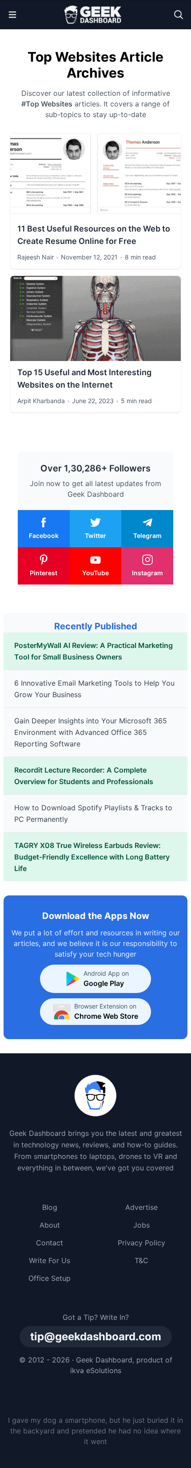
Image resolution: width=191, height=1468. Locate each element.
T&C (141, 1260)
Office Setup (49, 1278)
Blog (49, 1207)
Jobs (141, 1225)
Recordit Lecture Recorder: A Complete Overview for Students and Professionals (83, 775)
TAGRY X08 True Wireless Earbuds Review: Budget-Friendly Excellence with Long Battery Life (92, 857)
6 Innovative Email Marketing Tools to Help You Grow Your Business (94, 689)
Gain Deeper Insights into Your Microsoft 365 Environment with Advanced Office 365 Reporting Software (90, 732)
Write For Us (49, 1260)
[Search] (178, 15)
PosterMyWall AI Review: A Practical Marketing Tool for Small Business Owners (93, 651)
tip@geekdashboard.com (95, 1336)
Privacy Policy (141, 1242)
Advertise (141, 1207)
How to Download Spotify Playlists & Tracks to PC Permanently (93, 813)
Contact (49, 1242)
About (50, 1225)
